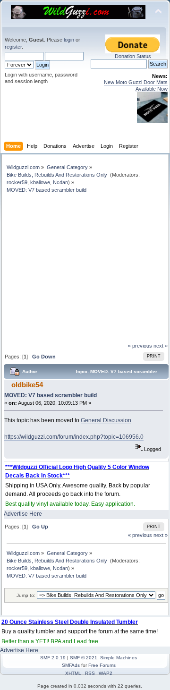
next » (160, 346)
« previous (140, 346)
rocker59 (17, 182)
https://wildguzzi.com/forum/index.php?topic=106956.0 (74, 437)
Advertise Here (23, 514)
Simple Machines (118, 657)
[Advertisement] (86, 271)
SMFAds (71, 665)
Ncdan (60, 182)
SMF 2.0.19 (53, 657)
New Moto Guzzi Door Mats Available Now (136, 85)
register (13, 47)
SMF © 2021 (83, 657)
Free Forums (102, 665)
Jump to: (26, 595)
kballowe (40, 182)
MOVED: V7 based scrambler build (50, 395)
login (69, 40)
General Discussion (106, 420)
